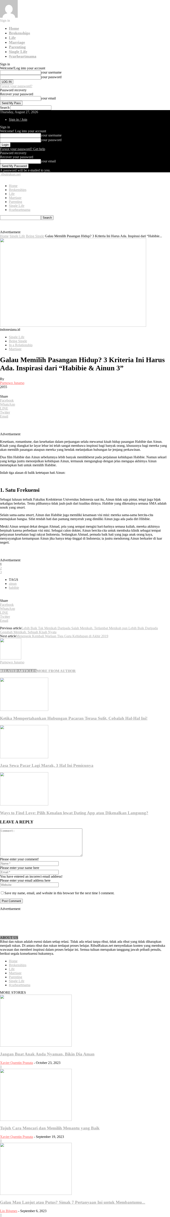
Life (12, 37)
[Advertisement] (72, 226)
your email (48, 98)
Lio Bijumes (8, 1211)
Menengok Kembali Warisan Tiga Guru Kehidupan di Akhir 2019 (62, 636)
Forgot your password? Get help (22, 149)
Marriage (17, 42)
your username (51, 72)
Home (14, 28)
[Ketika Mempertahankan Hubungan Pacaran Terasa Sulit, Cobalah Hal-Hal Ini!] (24, 710)
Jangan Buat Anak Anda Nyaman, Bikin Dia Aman (47, 1054)
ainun (13, 583)
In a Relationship (21, 345)
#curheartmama (22, 56)
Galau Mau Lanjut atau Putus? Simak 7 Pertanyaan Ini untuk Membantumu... (72, 1202)
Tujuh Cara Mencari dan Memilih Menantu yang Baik (50, 1128)
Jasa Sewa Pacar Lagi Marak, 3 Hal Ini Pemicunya (46, 765)
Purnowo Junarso (12, 383)
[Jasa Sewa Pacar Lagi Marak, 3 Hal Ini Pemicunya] (24, 757)
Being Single (35, 236)
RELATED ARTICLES (18, 671)
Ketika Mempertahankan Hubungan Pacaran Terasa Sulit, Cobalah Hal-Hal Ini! (73, 718)
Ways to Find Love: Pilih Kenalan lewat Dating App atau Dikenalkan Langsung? (74, 813)
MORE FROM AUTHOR (56, 671)
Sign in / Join (18, 119)
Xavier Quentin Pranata (16, 1063)
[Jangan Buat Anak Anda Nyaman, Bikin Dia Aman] (36, 1045)
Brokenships (19, 33)
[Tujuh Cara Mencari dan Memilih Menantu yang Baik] (36, 1120)
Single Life (18, 51)
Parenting (17, 47)
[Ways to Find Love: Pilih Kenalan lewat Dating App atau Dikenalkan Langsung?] (24, 804)
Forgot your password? (16, 86)
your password (51, 77)
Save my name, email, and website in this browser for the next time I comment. (59, 893)
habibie (14, 587)
